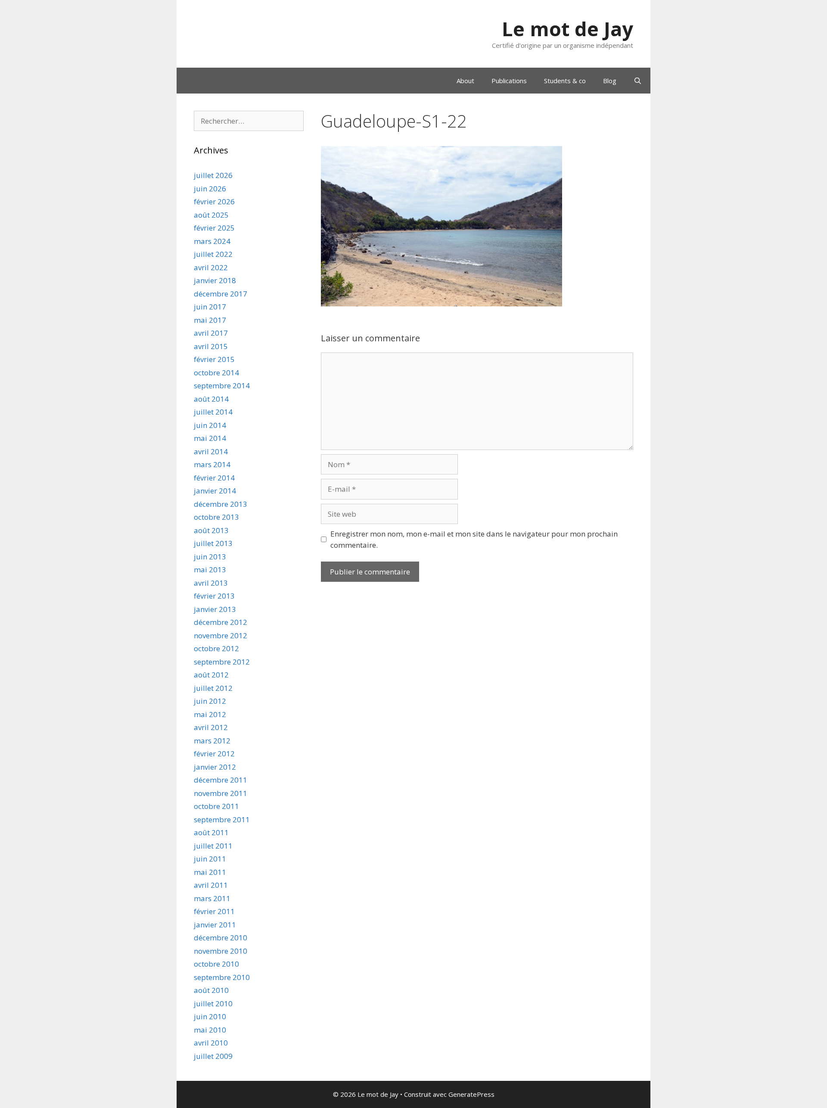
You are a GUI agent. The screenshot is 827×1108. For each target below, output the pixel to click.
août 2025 (211, 215)
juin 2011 (210, 859)
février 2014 (214, 478)
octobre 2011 (216, 806)
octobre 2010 (216, 964)
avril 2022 (211, 267)
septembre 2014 (222, 385)
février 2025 (214, 228)
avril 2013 (211, 583)
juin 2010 (210, 1016)
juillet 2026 (213, 175)
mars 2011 (212, 898)
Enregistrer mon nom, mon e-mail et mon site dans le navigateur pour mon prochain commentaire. (474, 539)
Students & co (565, 80)
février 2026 (214, 201)
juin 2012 (210, 701)
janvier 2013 (215, 609)
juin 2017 (210, 307)
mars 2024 (212, 241)
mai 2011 (210, 872)
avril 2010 (211, 1043)
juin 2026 (210, 189)
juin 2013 (210, 557)
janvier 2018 (215, 280)
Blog (609, 80)
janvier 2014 (215, 491)
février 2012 (214, 753)
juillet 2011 (213, 846)
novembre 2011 (220, 793)
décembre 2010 (220, 938)
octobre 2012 (216, 648)
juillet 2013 (213, 543)
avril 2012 (211, 727)
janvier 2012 (215, 767)
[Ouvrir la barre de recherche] (637, 81)
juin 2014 (210, 425)
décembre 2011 (220, 780)
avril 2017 (211, 333)
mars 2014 (212, 464)
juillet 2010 (213, 1003)
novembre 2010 (220, 951)
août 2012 (211, 675)
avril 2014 (211, 451)
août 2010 (211, 990)
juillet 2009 (213, 1056)
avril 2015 (211, 346)
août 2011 (211, 832)
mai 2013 (210, 569)
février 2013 (214, 596)
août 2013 (211, 530)
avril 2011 (211, 885)
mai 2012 (210, 714)
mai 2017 (210, 320)
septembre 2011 (222, 819)
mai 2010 (210, 1030)
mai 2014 (210, 438)
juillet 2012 (213, 688)
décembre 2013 (220, 504)
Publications (509, 80)
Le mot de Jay (567, 29)
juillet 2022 (213, 254)
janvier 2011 (215, 925)
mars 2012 (212, 741)
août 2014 (211, 399)
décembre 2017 (220, 294)
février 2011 (214, 911)
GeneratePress (471, 1094)
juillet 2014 (213, 412)
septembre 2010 (222, 977)
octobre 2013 (216, 517)
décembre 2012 (220, 622)
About (465, 80)
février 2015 (214, 359)
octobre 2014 (216, 373)
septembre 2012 (222, 662)
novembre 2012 (220, 635)
